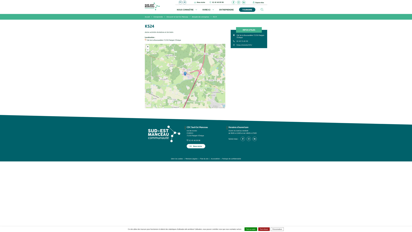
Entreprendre (226, 10)
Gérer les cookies (177, 159)
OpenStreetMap (222, 107)
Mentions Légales (192, 159)
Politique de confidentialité (231, 159)
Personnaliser (277, 229)
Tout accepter (251, 229)
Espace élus (259, 3)
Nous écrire (197, 146)
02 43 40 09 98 (194, 140)
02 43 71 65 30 (242, 41)
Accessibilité (215, 159)
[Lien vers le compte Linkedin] (244, 2)
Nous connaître (185, 10)
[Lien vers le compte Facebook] (233, 2)
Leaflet (216, 107)
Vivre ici (206, 10)
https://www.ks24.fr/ (244, 45)
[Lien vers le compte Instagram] (238, 2)
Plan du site (204, 159)
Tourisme (247, 10)
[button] (185, 74)
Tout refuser (264, 229)
